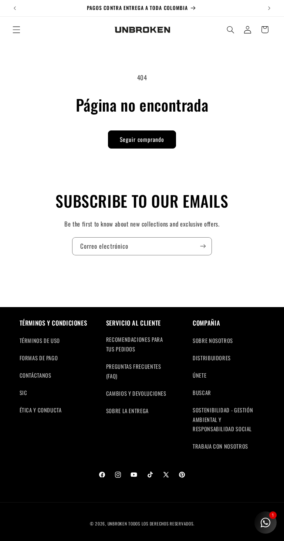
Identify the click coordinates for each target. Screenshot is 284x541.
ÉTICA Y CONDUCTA (41, 410)
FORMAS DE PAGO (39, 358)
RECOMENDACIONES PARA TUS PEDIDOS (134, 344)
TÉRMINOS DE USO (40, 340)
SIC (23, 392)
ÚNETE (199, 375)
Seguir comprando (142, 139)
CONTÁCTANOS (35, 375)
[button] (16, 29)
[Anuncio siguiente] (269, 8)
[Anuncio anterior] (15, 8)
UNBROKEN (118, 523)
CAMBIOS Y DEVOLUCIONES (136, 393)
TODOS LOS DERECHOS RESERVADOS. (161, 523)
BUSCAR (202, 392)
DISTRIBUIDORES (212, 358)
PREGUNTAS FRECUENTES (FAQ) (133, 371)
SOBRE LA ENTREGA (127, 410)
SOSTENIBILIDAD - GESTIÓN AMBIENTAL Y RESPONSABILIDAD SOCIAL (223, 419)
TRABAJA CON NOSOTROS (220, 446)
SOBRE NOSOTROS (213, 340)
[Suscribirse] (203, 246)
